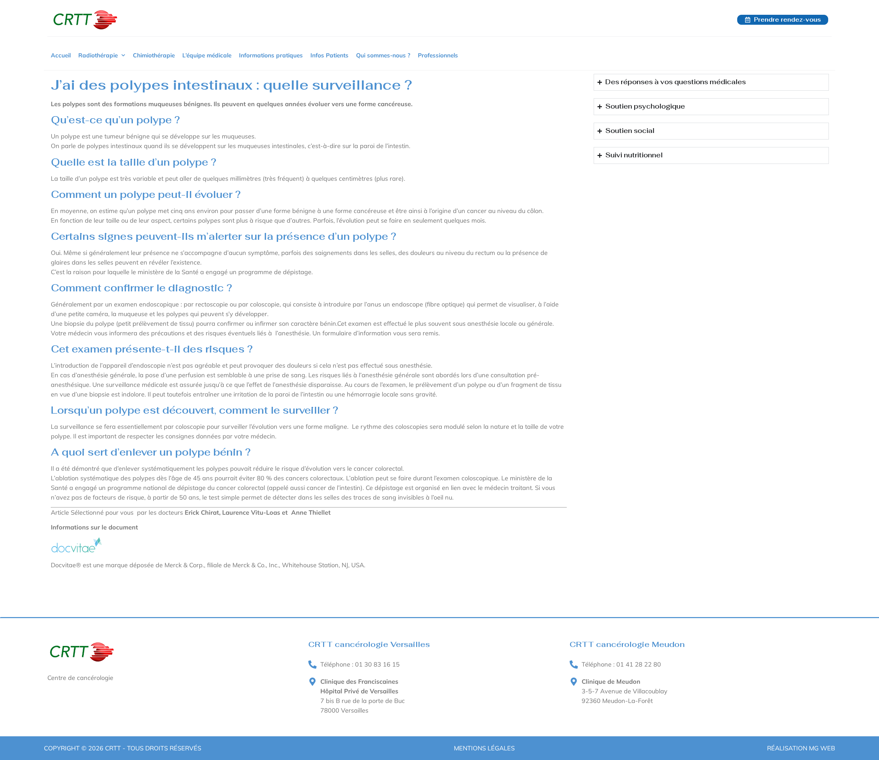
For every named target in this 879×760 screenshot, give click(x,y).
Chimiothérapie (154, 55)
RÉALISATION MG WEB (801, 748)
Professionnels (438, 55)
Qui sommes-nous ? (383, 55)
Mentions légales (484, 748)
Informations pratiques (271, 55)
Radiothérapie (98, 55)
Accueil (61, 55)
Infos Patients (329, 55)
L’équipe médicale (206, 55)
